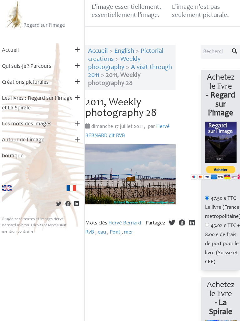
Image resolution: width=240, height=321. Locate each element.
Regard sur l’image (44, 25)
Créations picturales (25, 82)
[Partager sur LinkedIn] (76, 204)
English (124, 51)
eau (102, 232)
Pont (115, 232)
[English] (7, 188)
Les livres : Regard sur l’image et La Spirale (37, 103)
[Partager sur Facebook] (68, 204)
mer (128, 232)
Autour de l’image (23, 140)
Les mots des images (27, 124)
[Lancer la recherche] (234, 52)
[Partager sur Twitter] (59, 204)
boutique (12, 156)
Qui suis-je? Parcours (26, 66)
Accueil (10, 50)
